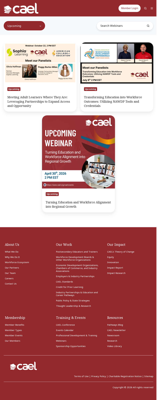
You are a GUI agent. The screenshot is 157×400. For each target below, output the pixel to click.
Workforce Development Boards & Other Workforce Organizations (75, 258)
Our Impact (116, 244)
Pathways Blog (115, 324)
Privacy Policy (98, 376)
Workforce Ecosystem (17, 262)
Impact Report (115, 267)
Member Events (14, 335)
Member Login (129, 8)
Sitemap (148, 376)
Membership (15, 317)
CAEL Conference (65, 324)
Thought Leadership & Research (73, 305)
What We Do (11, 251)
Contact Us (11, 283)
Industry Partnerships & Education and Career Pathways (77, 294)
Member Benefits (14, 324)
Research (112, 340)
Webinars (61, 340)
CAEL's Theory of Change (120, 251)
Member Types (13, 330)
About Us (12, 244)
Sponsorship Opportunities (71, 346)
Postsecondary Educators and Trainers (77, 251)
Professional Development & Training (76, 335)
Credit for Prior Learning (69, 286)
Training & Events (71, 317)
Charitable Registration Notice (125, 376)
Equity (110, 257)
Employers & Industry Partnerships (75, 276)
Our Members (12, 340)
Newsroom (113, 335)
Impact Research (116, 273)
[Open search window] (145, 8)
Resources (115, 317)
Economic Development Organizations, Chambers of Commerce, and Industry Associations (77, 268)
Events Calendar (65, 330)
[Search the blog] (148, 25)
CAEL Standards (64, 281)
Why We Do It (12, 257)
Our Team (10, 273)
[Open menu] (151, 8)
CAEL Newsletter (116, 330)
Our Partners (12, 267)
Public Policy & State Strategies (73, 300)
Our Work (64, 244)
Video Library (114, 346)
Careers (9, 278)
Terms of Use (81, 376)
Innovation (113, 262)
